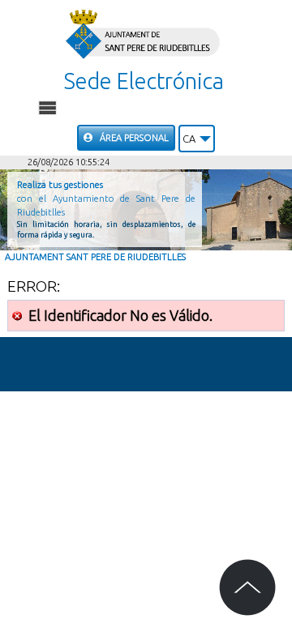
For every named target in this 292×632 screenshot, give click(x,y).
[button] (196, 138)
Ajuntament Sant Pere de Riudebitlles (95, 257)
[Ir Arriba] (247, 587)
